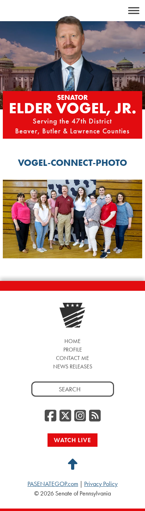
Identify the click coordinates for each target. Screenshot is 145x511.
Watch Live (72, 440)
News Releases (72, 366)
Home (72, 341)
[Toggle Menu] (133, 10)
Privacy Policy (101, 484)
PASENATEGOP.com (52, 484)
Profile (72, 349)
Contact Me (72, 358)
